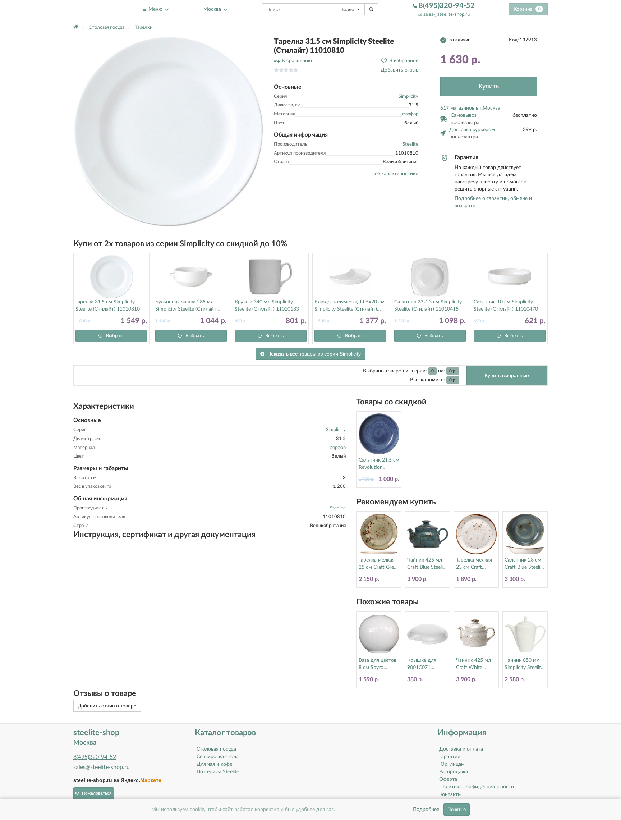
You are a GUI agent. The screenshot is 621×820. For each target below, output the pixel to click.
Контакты (450, 794)
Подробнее (426, 809)
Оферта (448, 779)
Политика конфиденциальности (476, 786)
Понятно (456, 809)
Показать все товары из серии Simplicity (314, 354)
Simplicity (408, 96)
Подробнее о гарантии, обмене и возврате (493, 202)
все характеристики (395, 173)
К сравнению (297, 60)
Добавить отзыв (399, 70)
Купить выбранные (507, 375)
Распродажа (453, 771)
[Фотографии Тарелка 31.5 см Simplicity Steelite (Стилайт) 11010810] (168, 132)
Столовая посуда (216, 749)
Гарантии (449, 756)
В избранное (403, 60)
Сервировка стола (218, 756)
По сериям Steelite (218, 771)
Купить (489, 86)
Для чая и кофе (214, 764)
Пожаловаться (97, 793)
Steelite (410, 144)
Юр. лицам (452, 764)
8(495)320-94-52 (446, 5)
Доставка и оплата (461, 749)
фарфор (410, 114)
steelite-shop (90, 9)
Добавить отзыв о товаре (107, 706)
